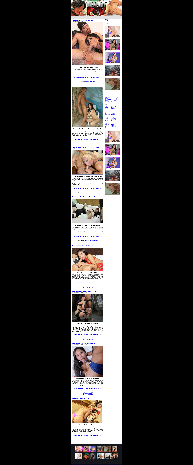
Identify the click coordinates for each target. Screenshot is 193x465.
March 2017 (113, 121)
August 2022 (107, 124)
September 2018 (113, 119)
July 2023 (106, 118)
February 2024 (107, 114)
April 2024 (106, 113)
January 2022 (113, 105)
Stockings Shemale (89, 338)
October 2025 (107, 106)
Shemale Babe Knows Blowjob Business (83, 343)
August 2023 (107, 117)
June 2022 (106, 126)
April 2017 (112, 120)
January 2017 (113, 122)
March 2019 (113, 117)
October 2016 (113, 125)
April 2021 (112, 112)
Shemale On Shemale (116, 97)
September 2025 (107, 107)
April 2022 (106, 127)
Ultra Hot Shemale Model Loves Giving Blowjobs (86, 147)
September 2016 (113, 126)
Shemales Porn (89, 393)
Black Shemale (107, 96)
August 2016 (113, 127)
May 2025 (106, 108)
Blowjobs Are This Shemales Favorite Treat (84, 197)
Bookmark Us (109, 20)
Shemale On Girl (115, 96)
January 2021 (113, 114)
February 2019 (113, 118)
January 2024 (107, 115)
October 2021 (113, 108)
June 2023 (106, 119)
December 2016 (113, 123)
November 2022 (107, 122)
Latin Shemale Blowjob (108, 101)
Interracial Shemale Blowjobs (90, 392)
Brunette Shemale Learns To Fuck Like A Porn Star (86, 86)
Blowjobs (87, 81)
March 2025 (107, 109)
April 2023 (106, 120)
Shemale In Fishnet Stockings (80, 398)
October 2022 (107, 123)
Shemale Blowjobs (92, 81)
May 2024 (106, 112)
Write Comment (90, 82)
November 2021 (113, 107)
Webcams (114, 100)
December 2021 (113, 106)
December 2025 (107, 105)
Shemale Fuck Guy (116, 95)
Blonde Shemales (85, 192)
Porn (105, 102)
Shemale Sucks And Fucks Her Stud (82, 20)
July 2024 (106, 111)
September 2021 (113, 109)
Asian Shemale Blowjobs (87, 240)
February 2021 (113, 113)
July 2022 (106, 125)
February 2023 (107, 121)
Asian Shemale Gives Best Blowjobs (82, 245)
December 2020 (113, 115)
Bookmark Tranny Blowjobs (84, 21)
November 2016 (113, 124)
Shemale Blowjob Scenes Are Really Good (84, 291)
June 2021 (112, 111)
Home (106, 20)
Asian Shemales (107, 95)
